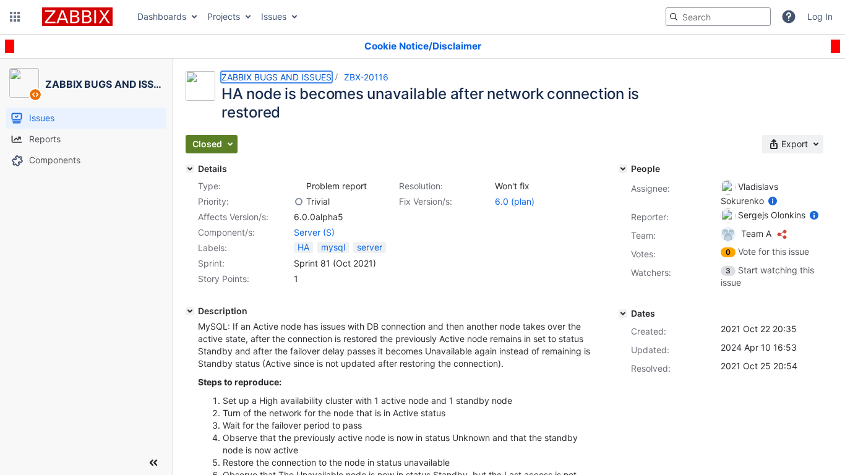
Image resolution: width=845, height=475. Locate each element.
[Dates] (623, 313)
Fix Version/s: (425, 201)
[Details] (190, 169)
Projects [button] (223, 16)
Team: (643, 235)
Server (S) (314, 232)
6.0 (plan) (514, 201)
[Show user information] (773, 200)
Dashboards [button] (161, 16)
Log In (820, 16)
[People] (623, 169)
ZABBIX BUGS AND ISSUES (276, 77)
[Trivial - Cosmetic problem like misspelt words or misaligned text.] (299, 202)
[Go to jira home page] (77, 16)
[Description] (190, 311)
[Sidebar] (153, 462)
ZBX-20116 (366, 77)
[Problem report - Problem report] (299, 186)
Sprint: (211, 263)
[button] (15, 16)
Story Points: (223, 278)
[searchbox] (718, 16)
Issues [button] (273, 16)
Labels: (212, 247)
